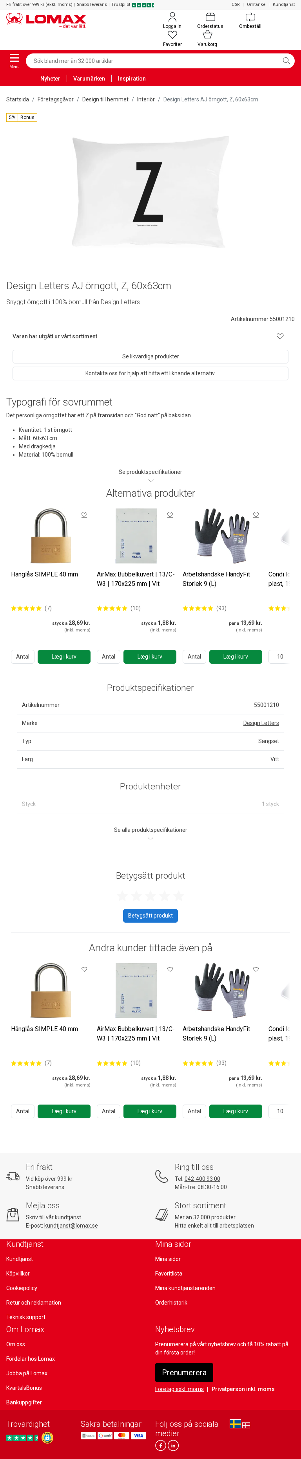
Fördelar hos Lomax (30, 1359)
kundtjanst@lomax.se (71, 1225)
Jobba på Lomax (26, 1373)
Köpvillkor (18, 1273)
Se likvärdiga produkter (150, 356)
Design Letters (261, 723)
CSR (235, 4)
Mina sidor (168, 1259)
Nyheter (50, 78)
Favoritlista (168, 1273)
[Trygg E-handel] (47, 1438)
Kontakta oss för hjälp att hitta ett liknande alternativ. (150, 373)
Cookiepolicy (21, 1288)
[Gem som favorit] (84, 514)
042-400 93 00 (202, 1179)
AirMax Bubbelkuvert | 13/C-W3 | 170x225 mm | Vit (136, 579)
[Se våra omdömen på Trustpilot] (23, 1438)
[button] (21, 117)
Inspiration (132, 78)
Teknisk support (25, 1317)
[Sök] (286, 60)
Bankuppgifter (24, 1402)
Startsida (17, 99)
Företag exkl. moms (179, 1389)
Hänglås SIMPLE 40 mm (44, 574)
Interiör (146, 99)
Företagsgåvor (56, 99)
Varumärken (89, 78)
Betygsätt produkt (150, 915)
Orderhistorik (171, 1302)
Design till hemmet (105, 99)
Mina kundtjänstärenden (185, 1288)
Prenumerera (184, 1372)
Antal (22, 656)
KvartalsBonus (24, 1388)
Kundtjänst (284, 4)
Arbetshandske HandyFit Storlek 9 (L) (216, 579)
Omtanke (256, 4)
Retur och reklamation (33, 1302)
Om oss (15, 1344)
